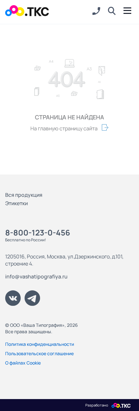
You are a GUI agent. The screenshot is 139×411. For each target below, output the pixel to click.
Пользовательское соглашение (39, 353)
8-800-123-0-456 (37, 232)
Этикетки (16, 203)
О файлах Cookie (23, 363)
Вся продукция (23, 194)
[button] (111, 11)
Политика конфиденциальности (39, 344)
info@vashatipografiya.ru (36, 276)
